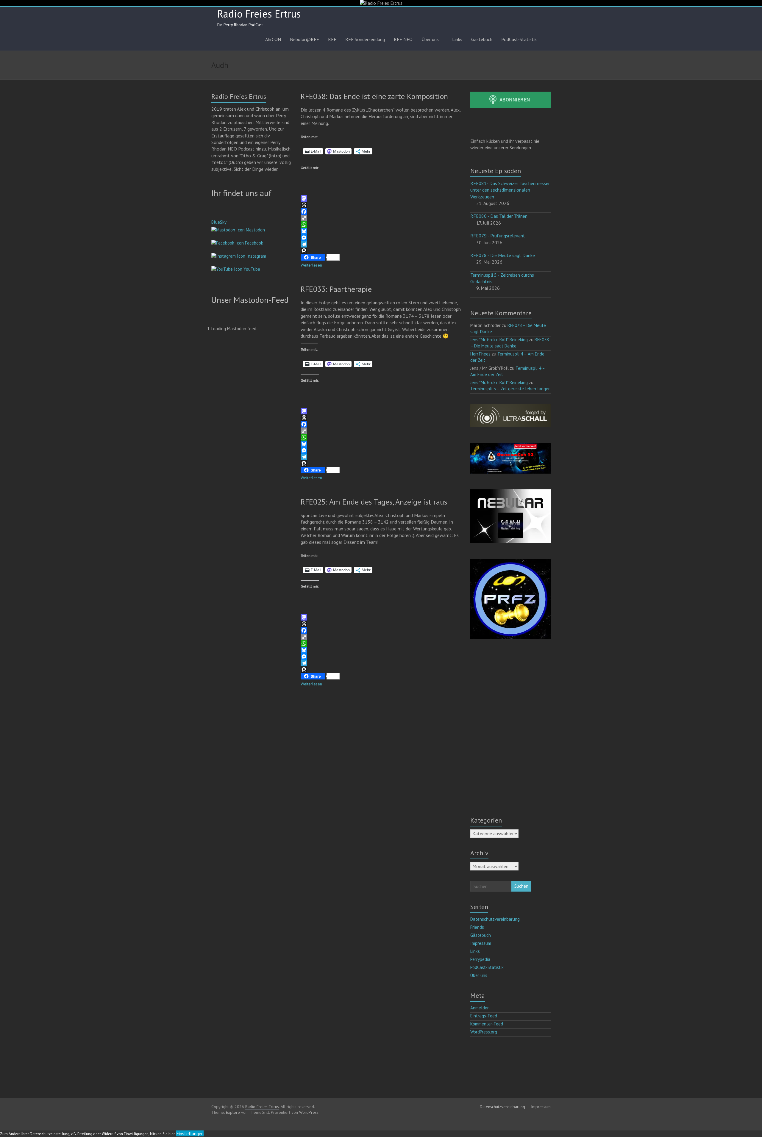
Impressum (480, 943)
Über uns (430, 39)
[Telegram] (381, 244)
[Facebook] (381, 211)
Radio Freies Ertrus (259, 13)
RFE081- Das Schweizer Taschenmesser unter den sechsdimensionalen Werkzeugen (510, 190)
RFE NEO (403, 39)
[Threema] (381, 251)
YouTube (251, 269)
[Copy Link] (381, 218)
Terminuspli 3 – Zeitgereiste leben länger (510, 388)
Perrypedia (480, 959)
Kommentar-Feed (486, 1024)
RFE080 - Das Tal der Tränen (498, 216)
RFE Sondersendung (365, 39)
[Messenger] (381, 237)
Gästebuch (481, 39)
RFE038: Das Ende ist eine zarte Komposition (374, 96)
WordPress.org (483, 1032)
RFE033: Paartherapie (336, 289)
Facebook (253, 243)
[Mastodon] (381, 198)
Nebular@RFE (304, 39)
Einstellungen (190, 1133)
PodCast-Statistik (519, 39)
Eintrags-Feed (483, 1016)
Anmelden (480, 1008)
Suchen (521, 886)
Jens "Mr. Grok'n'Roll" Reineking (499, 339)
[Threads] (381, 205)
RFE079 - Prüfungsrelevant (497, 236)
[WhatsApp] (381, 224)
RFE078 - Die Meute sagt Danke (502, 255)
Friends (477, 927)
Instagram (255, 256)
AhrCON (273, 39)
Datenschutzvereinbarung (495, 919)
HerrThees (480, 354)
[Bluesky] (381, 231)
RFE (332, 39)
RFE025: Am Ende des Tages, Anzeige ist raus (374, 502)
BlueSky (219, 222)
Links (457, 39)
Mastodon (255, 230)
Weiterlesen (311, 265)
